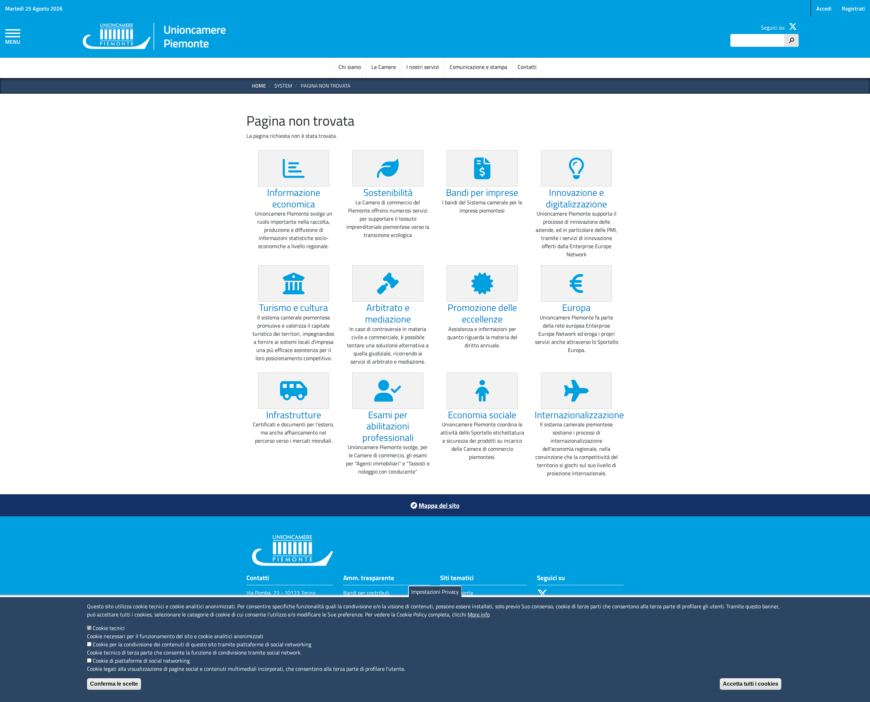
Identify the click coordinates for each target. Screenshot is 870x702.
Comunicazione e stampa (478, 67)
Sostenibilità (388, 192)
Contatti (527, 67)
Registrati (853, 8)
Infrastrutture (293, 414)
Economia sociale (482, 414)
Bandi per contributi (366, 593)
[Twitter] (793, 27)
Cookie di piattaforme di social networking (141, 661)
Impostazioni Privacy (435, 592)
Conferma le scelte (114, 684)
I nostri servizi (422, 67)
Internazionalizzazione (579, 414)
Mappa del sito (439, 505)
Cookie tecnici (109, 628)
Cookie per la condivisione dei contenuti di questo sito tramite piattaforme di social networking (202, 644)
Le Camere (383, 67)
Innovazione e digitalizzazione (576, 198)
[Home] (154, 37)
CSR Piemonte (456, 593)
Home (259, 86)
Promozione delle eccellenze (482, 313)
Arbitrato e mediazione (388, 313)
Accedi (824, 8)
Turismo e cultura (293, 307)
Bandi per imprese (482, 192)
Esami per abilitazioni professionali (388, 426)
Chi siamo (349, 67)
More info (479, 614)
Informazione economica (293, 198)
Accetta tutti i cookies (750, 684)
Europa (576, 307)
